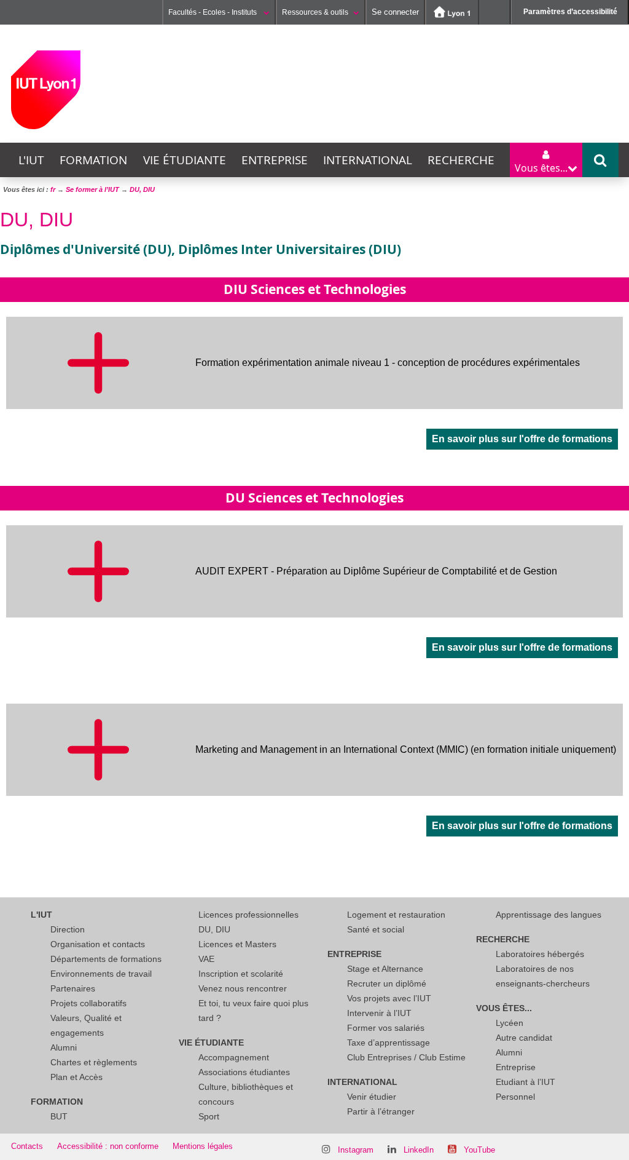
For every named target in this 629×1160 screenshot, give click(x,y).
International (367, 160)
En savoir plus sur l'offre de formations (522, 439)
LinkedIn (419, 1149)
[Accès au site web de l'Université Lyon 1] (452, 12)
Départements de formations (106, 959)
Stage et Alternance (385, 969)
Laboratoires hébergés (540, 954)
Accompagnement (233, 1057)
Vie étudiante (184, 160)
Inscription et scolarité (240, 974)
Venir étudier (371, 1097)
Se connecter (395, 12)
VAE (206, 959)
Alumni (63, 1047)
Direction (67, 929)
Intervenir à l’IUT (379, 1013)
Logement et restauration (396, 915)
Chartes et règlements (93, 1062)
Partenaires (72, 988)
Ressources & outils (315, 12)
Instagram (355, 1149)
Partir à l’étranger (381, 1111)
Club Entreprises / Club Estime (406, 1057)
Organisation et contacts (97, 944)
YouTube (479, 1149)
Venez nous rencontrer (242, 988)
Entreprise (274, 160)
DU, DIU (214, 929)
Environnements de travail (101, 974)
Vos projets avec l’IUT (389, 998)
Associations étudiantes (244, 1072)
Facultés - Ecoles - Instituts (213, 12)
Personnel (515, 1097)
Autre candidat (524, 1038)
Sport (208, 1116)
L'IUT (31, 160)
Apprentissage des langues (548, 915)
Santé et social (375, 929)
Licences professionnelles (248, 915)
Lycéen (509, 1023)
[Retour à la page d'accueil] (45, 90)
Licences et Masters (237, 944)
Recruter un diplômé (386, 983)
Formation (93, 160)
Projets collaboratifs (88, 1003)
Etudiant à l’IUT (525, 1082)
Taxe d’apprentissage (388, 1042)
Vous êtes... (504, 1008)
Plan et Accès (76, 1077)
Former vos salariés (385, 1028)
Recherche (461, 160)
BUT (59, 1116)
